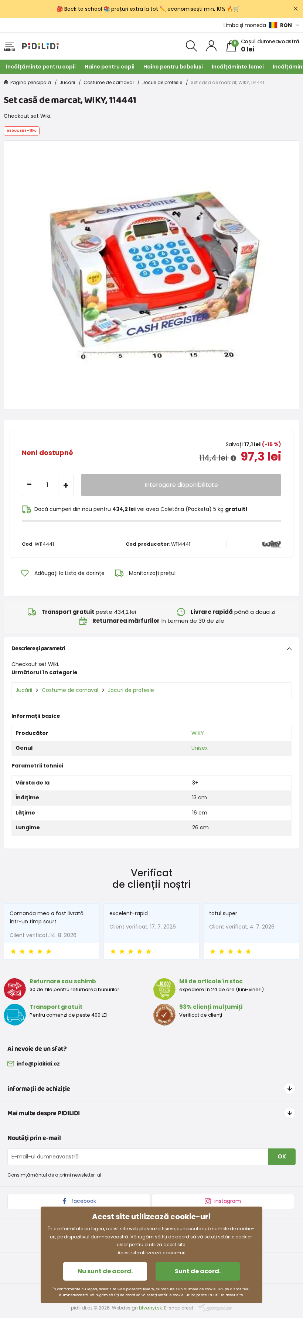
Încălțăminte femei (238, 66)
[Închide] (295, 9)
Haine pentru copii (110, 66)
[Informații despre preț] (233, 458)
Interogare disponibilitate (181, 485)
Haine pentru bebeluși (173, 66)
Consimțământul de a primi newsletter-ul (54, 1175)
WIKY (197, 733)
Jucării (67, 82)
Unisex (199, 748)
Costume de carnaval (109, 82)
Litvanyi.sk (150, 1308)
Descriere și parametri (38, 648)
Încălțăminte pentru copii (41, 66)
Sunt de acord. (198, 1271)
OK (282, 1156)
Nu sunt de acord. (105, 1271)
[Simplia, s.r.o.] (215, 1307)
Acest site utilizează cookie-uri (151, 1253)
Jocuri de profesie (162, 82)
